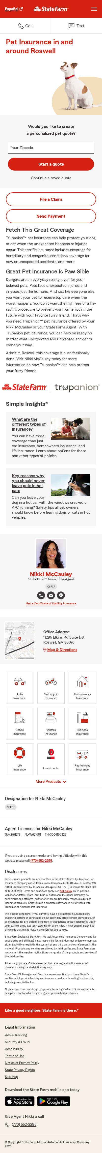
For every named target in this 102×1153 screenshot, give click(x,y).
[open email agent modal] (51, 596)
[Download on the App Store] (20, 1101)
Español (11, 9)
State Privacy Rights (20, 1070)
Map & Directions (62, 650)
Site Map (11, 1077)
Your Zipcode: (22, 148)
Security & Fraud (17, 1042)
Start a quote (51, 164)
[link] (51, 8)
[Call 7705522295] (41, 595)
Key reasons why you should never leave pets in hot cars (28, 483)
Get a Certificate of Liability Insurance (51, 603)
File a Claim (51, 199)
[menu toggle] (94, 9)
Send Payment (51, 216)
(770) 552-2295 (41, 860)
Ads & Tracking (16, 1035)
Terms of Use (14, 1056)
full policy (66, 890)
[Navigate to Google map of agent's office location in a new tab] (61, 595)
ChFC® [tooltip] (51, 586)
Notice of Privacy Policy (22, 1063)
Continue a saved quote (51, 178)
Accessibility (14, 1049)
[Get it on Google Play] (53, 1101)
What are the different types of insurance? (29, 424)
